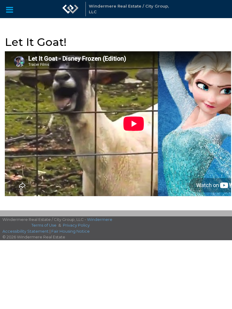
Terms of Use (43, 225)
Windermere (99, 219)
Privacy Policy (76, 225)
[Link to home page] (70, 9)
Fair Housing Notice (70, 231)
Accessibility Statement (25, 231)
